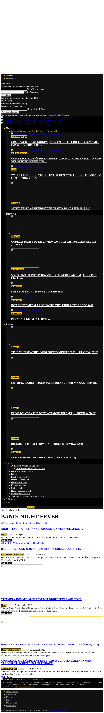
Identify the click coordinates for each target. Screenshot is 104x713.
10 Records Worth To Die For (25, 465)
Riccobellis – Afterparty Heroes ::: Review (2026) (47, 443)
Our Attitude (12, 691)
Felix (27, 554)
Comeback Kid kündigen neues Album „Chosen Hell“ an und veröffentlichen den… (56, 160)
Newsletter (11, 78)
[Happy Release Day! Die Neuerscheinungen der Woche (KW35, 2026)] (10, 639)
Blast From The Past (20, 477)
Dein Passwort (31, 92)
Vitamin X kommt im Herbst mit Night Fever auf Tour (41, 599)
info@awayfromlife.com (24, 687)
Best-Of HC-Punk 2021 (12, 554)
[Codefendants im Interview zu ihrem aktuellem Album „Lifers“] (25, 233)
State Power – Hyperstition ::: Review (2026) (43, 457)
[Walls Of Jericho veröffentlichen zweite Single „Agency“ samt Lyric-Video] (31, 167)
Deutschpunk (17, 269)
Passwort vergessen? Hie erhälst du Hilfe (20, 98)
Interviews (11, 213)
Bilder (14, 474)
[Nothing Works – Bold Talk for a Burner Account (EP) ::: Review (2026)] (25, 374)
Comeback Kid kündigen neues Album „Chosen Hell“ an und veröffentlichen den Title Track (46, 662)
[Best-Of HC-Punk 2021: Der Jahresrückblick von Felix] (22, 543)
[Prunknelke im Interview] (27, 310)
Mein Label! (17, 488)
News (9, 128)
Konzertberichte (18, 485)
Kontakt (9, 697)
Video (56, 131)
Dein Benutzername (36, 89)
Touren (50, 131)
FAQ (8, 700)
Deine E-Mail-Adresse (37, 109)
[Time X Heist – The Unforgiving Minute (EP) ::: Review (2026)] (25, 344)
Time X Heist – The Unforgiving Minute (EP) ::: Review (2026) (54, 352)
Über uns (9, 75)
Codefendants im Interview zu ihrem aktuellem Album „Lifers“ (53, 243)
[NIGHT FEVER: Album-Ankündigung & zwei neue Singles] (24, 523)
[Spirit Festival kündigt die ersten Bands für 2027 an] (25, 200)
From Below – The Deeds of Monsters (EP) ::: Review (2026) (53, 413)
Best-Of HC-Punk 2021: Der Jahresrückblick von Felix (41, 548)
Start (3, 510)
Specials (10, 463)
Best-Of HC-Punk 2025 (22, 471)
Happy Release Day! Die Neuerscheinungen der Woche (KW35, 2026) (50, 644)
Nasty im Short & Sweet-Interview (37, 291)
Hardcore (16, 452)
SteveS (21, 668)
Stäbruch (10, 499)
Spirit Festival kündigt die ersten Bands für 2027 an (50, 208)
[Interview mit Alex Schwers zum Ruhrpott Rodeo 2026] (22, 297)
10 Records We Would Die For (30, 468)
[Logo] (31, 120)
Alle (13, 131)
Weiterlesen (6, 540)
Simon (10, 534)
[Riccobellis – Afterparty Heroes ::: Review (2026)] (25, 435)
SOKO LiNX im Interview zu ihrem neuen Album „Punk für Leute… (54, 276)
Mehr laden (6, 677)
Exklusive (34, 131)
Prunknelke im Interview (30, 318)
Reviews (10, 324)
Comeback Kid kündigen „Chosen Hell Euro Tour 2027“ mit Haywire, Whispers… (55, 143)
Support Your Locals (20, 493)
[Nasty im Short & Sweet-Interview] (25, 283)
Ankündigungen (22, 131)
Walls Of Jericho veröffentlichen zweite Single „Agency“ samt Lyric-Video (56, 176)
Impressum (11, 705)
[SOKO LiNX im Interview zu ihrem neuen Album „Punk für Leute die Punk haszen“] (25, 266)
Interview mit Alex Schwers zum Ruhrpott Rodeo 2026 (52, 305)
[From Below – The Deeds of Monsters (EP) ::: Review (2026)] (25, 405)
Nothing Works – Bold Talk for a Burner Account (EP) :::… (55, 382)
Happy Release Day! (20, 479)
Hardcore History (19, 482)
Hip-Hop (15, 236)
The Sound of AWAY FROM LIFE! (27, 496)
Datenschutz (6, 100)
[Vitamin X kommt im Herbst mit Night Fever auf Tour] (21, 593)
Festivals (43, 131)
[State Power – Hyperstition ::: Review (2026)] (27, 449)
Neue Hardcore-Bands (21, 491)
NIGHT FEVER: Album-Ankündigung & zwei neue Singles (42, 528)
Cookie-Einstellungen (58, 710)
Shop (8, 502)
